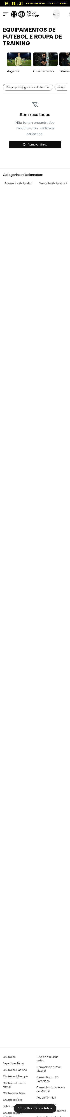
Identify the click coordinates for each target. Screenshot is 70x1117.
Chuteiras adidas (14, 1093)
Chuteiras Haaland (15, 1069)
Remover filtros (37, 144)
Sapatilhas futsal (13, 1063)
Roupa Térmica (46, 1097)
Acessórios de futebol (18, 183)
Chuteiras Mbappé (15, 1076)
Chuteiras (9, 1056)
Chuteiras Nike (12, 1099)
